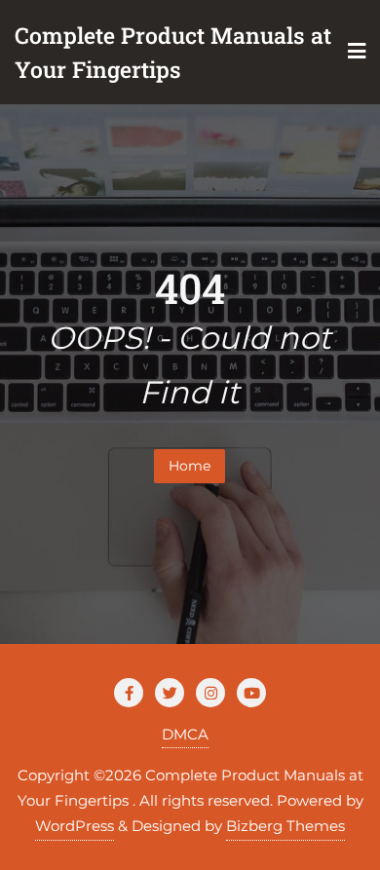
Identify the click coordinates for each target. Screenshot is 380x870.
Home (189, 465)
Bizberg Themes (285, 825)
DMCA (185, 734)
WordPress (74, 825)
